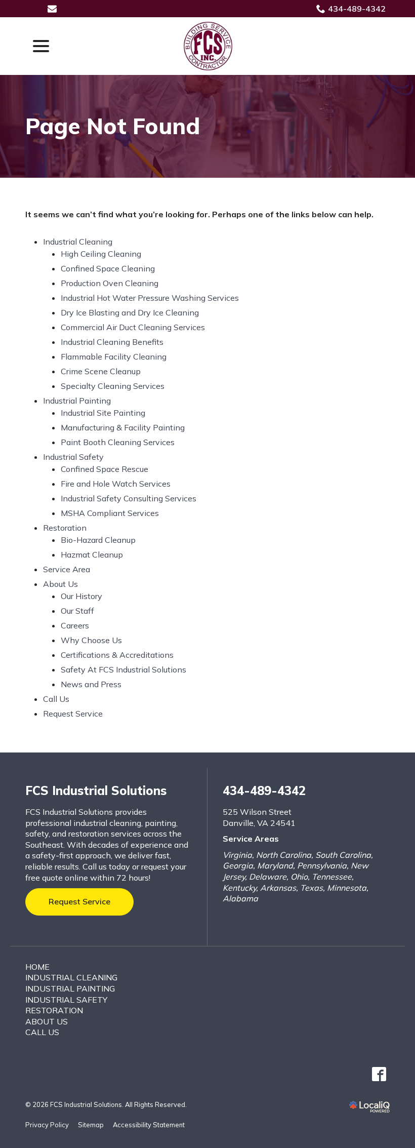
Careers (75, 625)
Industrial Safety (73, 457)
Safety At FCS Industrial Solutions (123, 669)
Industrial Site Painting (103, 413)
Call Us (56, 699)
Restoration (65, 528)
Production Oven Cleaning (109, 283)
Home (37, 967)
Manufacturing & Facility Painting (123, 427)
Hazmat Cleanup (92, 554)
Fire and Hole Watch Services (116, 484)
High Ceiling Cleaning (101, 254)
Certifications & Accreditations (117, 655)
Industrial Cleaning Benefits (112, 342)
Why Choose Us (91, 640)
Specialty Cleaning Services (112, 386)
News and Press (91, 684)
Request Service (73, 713)
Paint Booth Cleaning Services (118, 442)
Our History (81, 596)
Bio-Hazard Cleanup (98, 540)
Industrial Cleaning (77, 241)
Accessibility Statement (149, 1125)
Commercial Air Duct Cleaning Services (133, 327)
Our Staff (77, 611)
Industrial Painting (77, 400)
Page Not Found (112, 126)
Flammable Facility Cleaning (114, 356)
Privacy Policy (47, 1125)
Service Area (66, 569)
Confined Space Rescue (104, 469)
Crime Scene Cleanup (101, 371)
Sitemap (91, 1125)
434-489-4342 (357, 9)
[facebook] (379, 1074)
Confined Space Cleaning (108, 268)
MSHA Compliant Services (110, 513)
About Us (60, 584)
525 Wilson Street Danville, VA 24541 (259, 817)
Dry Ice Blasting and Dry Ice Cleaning (130, 312)
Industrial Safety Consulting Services (128, 498)
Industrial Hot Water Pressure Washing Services (150, 298)
